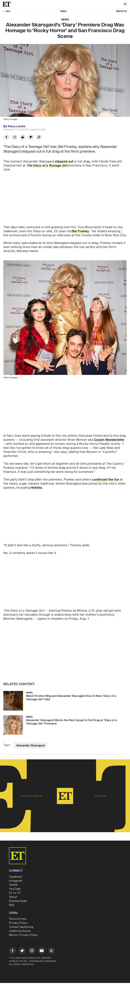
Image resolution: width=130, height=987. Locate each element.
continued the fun (105, 479)
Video (63, 11)
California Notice (20, 931)
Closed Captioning (21, 927)
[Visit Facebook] (12, 951)
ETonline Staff (18, 901)
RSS (12, 905)
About (13, 897)
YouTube (14, 889)
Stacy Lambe (16, 126)
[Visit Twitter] (22, 951)
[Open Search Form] (125, 4)
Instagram (15, 881)
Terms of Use (17, 919)
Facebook (15, 877)
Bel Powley (80, 231)
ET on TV (15, 893)
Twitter (13, 885)
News (65, 20)
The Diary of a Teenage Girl (46, 165)
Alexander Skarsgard (30, 745)
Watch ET (121, 11)
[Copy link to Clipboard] (39, 137)
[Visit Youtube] (41, 950)
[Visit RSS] (51, 951)
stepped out (64, 161)
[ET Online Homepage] (8, 4)
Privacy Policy (18, 923)
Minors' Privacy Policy (23, 935)
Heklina (36, 487)
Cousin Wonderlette (109, 440)
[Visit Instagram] (31, 951)
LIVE (8, 11)
